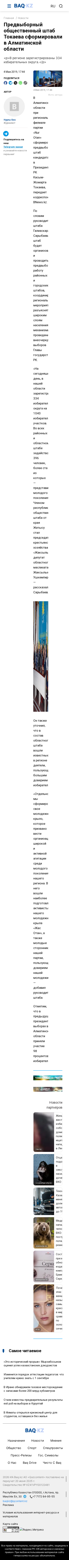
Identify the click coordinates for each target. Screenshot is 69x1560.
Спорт (32, 1448)
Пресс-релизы (21, 1455)
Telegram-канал (13, 146)
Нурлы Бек (10, 120)
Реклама (8, 1504)
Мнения (55, 1440)
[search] (61, 6)
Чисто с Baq (52, 1462)
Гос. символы (48, 1455)
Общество (13, 1448)
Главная (9, 18)
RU (53, 6)
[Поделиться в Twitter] (15, 83)
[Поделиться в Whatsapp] (20, 83)
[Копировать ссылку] (25, 83)
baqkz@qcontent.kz (15, 1501)
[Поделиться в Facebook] (5, 83)
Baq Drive (29, 1462)
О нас (12, 1462)
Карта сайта (10, 1523)
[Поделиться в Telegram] (10, 83)
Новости (23, 18)
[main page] (30, 5)
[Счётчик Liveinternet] (11, 1529)
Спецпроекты (53, 1448)
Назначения (16, 1440)
